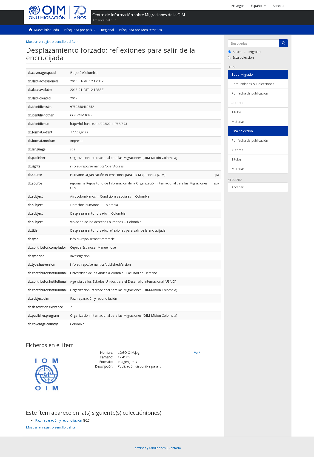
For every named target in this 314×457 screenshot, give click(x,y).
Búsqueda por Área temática (140, 30)
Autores (237, 103)
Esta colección (243, 57)
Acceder (237, 187)
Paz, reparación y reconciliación (58, 420)
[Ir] (283, 43)
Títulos (236, 112)
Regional (107, 30)
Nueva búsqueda (46, 30)
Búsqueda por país (79, 30)
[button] (258, 5)
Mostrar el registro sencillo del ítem (52, 41)
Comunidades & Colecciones (252, 84)
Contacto (175, 448)
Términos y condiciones (149, 448)
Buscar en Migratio (246, 51)
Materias (238, 121)
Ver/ (197, 352)
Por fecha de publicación (249, 93)
